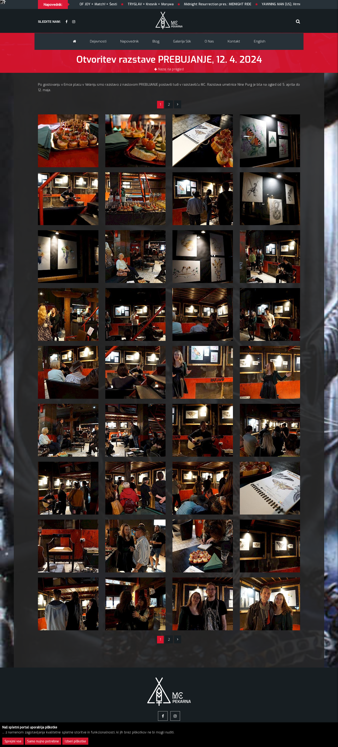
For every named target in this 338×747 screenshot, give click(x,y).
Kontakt (234, 41)
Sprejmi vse (13, 741)
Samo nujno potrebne (43, 741)
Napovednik (129, 41)
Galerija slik (182, 41)
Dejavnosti (98, 41)
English (259, 41)
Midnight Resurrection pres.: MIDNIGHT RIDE (117, 4)
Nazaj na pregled (170, 69)
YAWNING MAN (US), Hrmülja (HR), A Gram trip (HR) (201, 4)
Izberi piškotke (75, 741)
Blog (155, 41)
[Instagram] (73, 22)
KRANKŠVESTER (262, 4)
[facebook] (67, 22)
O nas (209, 41)
